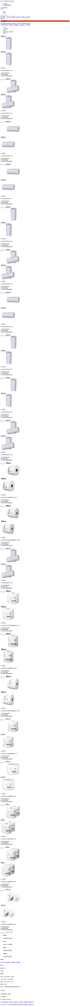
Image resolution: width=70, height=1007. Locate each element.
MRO (12, 1)
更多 (4, 30)
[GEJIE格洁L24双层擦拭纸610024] (35, 854)
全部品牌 (5, 31)
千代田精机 (17, 962)
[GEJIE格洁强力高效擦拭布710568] (35, 470)
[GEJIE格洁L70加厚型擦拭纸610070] (35, 726)
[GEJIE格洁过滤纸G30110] (35, 171)
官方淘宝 (5, 3)
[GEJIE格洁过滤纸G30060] (35, 384)
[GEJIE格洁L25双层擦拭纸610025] (35, 811)
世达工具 (8, 17)
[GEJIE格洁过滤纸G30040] (35, 555)
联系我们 (24, 23)
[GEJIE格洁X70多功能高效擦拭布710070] (35, 598)
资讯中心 (14, 23)
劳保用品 (16, 25)
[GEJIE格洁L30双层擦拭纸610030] (35, 768)
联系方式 (3, 18)
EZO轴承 (13, 17)
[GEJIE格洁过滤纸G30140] (35, 43)
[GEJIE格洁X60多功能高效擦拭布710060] (35, 683)
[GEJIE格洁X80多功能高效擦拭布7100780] (35, 512)
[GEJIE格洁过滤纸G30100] (35, 256)
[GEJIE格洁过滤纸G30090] (35, 213)
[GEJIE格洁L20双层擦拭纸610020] (35, 896)
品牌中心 (10, 23)
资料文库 (28, 23)
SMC (20, 17)
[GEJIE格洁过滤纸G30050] (35, 427)
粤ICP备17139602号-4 (28, 1004)
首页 (2, 23)
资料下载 (3, 968)
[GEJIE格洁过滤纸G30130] (35, 85)
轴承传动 (5, 23)
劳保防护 (11, 25)
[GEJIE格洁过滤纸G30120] (35, 128)
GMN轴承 (27, 17)
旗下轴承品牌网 (7, 5)
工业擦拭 (22, 25)
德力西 (17, 17)
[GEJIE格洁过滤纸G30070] (35, 342)
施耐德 (23, 17)
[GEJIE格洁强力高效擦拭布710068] (35, 640)
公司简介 (19, 23)
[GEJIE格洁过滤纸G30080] (35, 299)
